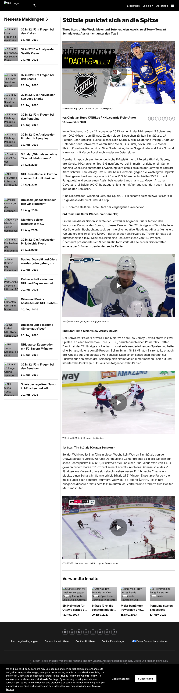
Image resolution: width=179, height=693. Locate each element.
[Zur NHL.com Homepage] (16, 5)
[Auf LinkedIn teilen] (165, 118)
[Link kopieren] (172, 118)
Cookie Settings (49, 679)
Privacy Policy (68, 675)
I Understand (145, 678)
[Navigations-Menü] (173, 6)
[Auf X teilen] (158, 118)
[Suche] (34, 6)
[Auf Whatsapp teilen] (151, 118)
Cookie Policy (89, 675)
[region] (89, 678)
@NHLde (94, 117)
